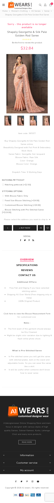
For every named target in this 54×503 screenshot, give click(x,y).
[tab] (27, 259)
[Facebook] (16, 481)
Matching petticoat (13, 180)
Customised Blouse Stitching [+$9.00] (23, 205)
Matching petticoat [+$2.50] (18, 184)
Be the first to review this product (27, 43)
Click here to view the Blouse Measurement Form (27, 313)
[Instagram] (32, 481)
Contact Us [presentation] (27, 275)
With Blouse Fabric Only (16, 196)
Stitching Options (12, 191)
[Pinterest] (27, 481)
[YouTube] (38, 481)
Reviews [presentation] (27, 270)
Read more (27, 442)
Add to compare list (41, 228)
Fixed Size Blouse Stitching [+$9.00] (22, 200)
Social (27, 236)
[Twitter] (21, 481)
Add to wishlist (48, 228)
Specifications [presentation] (27, 265)
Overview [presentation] (27, 259)
